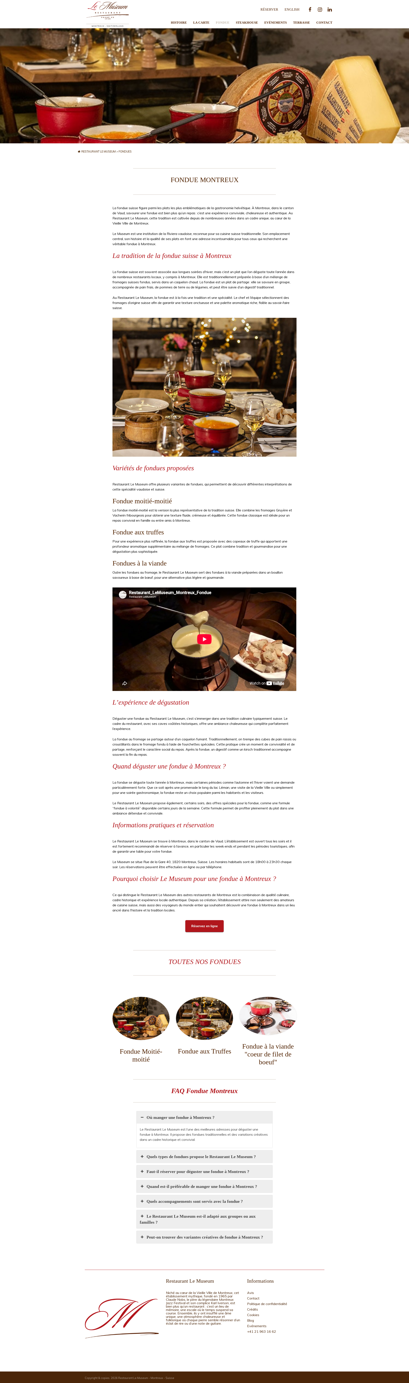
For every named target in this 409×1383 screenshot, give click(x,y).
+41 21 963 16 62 (261, 1331)
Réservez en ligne (204, 926)
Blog (250, 1320)
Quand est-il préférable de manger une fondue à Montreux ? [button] (202, 1186)
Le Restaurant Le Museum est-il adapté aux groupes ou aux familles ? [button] (198, 1219)
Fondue (222, 22)
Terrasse (301, 22)
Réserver (269, 9)
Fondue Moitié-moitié (141, 1055)
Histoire (179, 22)
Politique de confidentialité (267, 1304)
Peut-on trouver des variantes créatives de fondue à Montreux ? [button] (205, 1237)
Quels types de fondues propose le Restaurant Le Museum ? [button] (201, 1156)
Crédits (252, 1309)
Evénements (275, 22)
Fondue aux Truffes (204, 1051)
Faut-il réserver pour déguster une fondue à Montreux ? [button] (198, 1171)
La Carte (201, 22)
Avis (250, 1293)
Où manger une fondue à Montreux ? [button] (181, 1117)
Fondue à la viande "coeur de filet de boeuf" (268, 1054)
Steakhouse (247, 22)
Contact (324, 22)
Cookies (253, 1315)
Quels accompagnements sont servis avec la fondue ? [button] (195, 1201)
